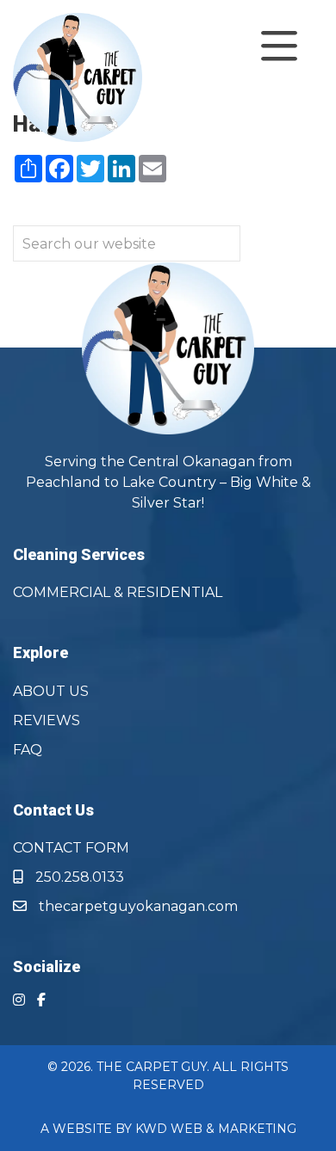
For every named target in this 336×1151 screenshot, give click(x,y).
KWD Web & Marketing (215, 1128)
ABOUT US (51, 691)
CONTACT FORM (71, 848)
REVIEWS (46, 720)
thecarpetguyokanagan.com (136, 906)
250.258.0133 (78, 877)
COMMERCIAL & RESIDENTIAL (117, 592)
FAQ (27, 750)
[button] (252, 47)
